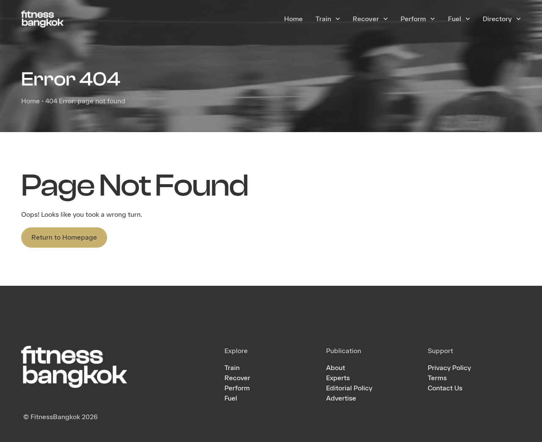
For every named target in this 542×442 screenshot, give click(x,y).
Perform (413, 19)
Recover (366, 19)
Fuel (454, 19)
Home (293, 19)
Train (323, 19)
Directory (497, 19)
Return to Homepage (64, 237)
